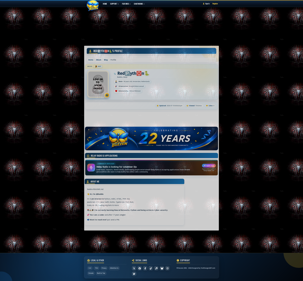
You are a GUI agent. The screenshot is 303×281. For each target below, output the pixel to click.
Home (105, 3)
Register (215, 3)
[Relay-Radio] (156, 268)
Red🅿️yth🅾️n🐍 (133, 73)
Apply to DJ (210, 166)
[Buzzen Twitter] (134, 268)
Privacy (104, 268)
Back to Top (101, 273)
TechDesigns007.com (208, 268)
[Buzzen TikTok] (151, 268)
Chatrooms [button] (138, 3)
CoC (90, 268)
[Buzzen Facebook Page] (139, 268)
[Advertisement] (151, 24)
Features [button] (125, 3)
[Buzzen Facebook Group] (145, 268)
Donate (91, 273)
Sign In (207, 3)
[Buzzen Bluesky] (162, 268)
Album (98, 60)
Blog (106, 60)
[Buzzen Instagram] (167, 268)
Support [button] (114, 3)
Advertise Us (114, 268)
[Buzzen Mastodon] (134, 274)
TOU (96, 268)
